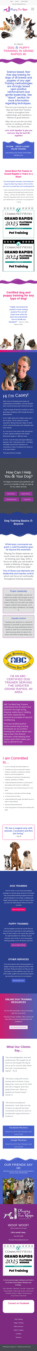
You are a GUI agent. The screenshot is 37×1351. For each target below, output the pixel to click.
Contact (17, 1)
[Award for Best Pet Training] (18, 256)
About (11, 1)
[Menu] (31, 9)
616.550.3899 (24, 1)
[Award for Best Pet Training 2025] (18, 222)
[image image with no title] (8, 1183)
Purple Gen (27, 1346)
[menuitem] (11, 1)
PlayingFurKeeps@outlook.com (19, 4)
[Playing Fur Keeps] (15, 9)
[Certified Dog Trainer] (18, 661)
